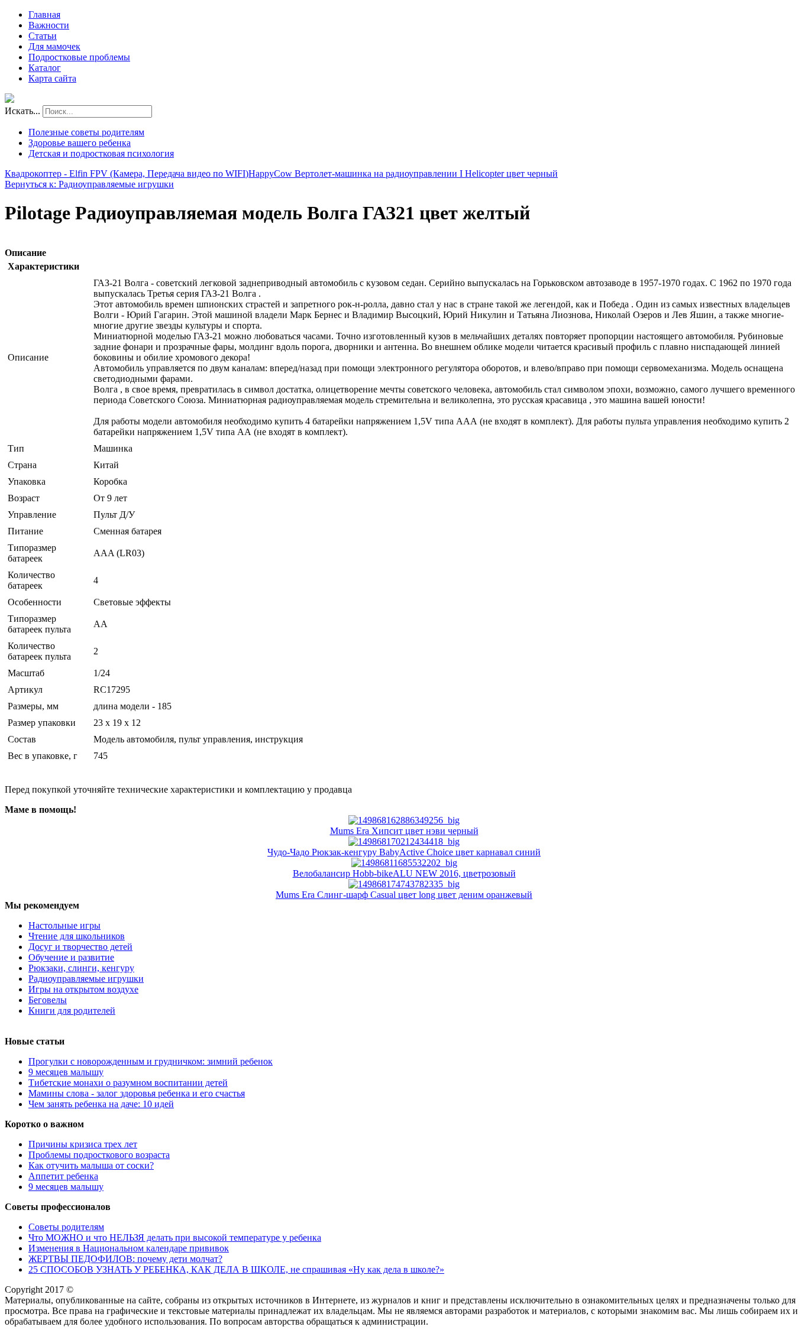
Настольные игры (64, 925)
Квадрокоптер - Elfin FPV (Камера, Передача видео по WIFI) (126, 173)
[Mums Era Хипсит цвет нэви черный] (404, 820)
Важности (48, 25)
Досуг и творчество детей (80, 947)
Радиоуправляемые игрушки (86, 979)
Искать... (22, 111)
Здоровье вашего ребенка (79, 143)
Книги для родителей (71, 1010)
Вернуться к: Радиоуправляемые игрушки (89, 184)
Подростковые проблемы (79, 57)
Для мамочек (54, 46)
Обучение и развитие (71, 957)
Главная (44, 14)
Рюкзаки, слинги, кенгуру (81, 968)
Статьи (42, 36)
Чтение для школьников (76, 936)
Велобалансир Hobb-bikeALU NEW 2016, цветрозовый (404, 873)
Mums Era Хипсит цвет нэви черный (404, 831)
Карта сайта (52, 78)
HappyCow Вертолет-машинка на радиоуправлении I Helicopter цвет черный (403, 173)
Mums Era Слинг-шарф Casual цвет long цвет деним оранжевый (404, 895)
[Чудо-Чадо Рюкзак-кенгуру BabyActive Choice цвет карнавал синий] (404, 841)
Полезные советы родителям (86, 132)
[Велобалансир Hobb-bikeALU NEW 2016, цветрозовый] (404, 863)
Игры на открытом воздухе (83, 989)
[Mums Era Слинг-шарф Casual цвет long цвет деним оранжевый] (404, 884)
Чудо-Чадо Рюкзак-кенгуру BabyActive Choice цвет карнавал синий (404, 852)
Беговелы (47, 1000)
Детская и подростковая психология (101, 153)
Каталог (44, 68)
